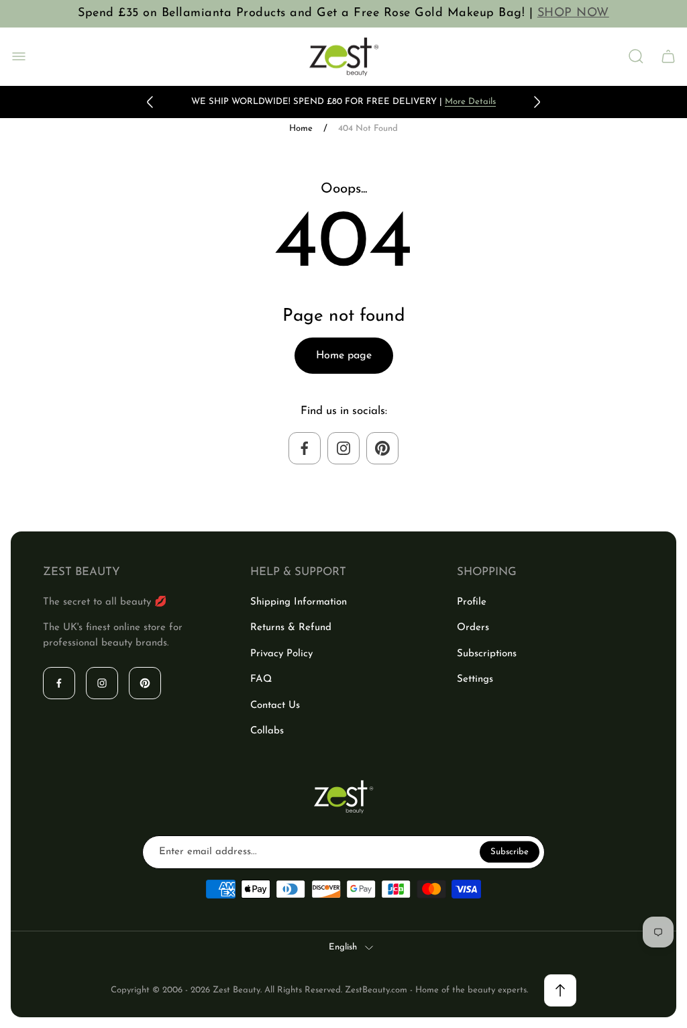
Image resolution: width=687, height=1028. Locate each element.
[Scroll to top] (560, 990)
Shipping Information (298, 602)
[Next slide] (537, 102)
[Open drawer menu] (18, 56)
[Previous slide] (150, 102)
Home (301, 128)
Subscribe (509, 851)
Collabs (267, 731)
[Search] (636, 56)
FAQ (261, 679)
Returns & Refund (290, 628)
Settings (475, 679)
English (343, 947)
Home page (344, 355)
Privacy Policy (281, 654)
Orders (473, 628)
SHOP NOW (573, 13)
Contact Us (275, 706)
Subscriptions (487, 654)
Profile (471, 602)
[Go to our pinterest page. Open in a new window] (382, 448)
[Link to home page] (343, 797)
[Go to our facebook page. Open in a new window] (304, 448)
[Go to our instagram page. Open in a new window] (343, 448)
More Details (470, 101)
